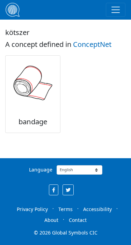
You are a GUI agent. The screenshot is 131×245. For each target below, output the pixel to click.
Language (40, 169)
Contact (78, 220)
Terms (65, 209)
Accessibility (97, 209)
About (51, 220)
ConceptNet (92, 44)
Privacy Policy (32, 209)
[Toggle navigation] (115, 10)
